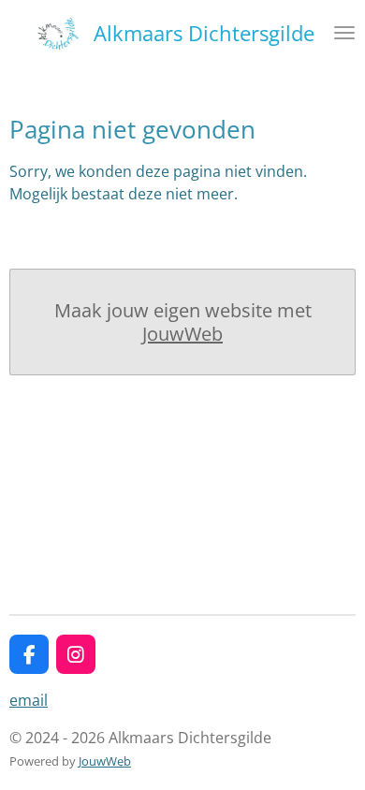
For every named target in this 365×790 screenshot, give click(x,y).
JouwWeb (182, 333)
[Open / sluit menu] (344, 33)
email (28, 700)
